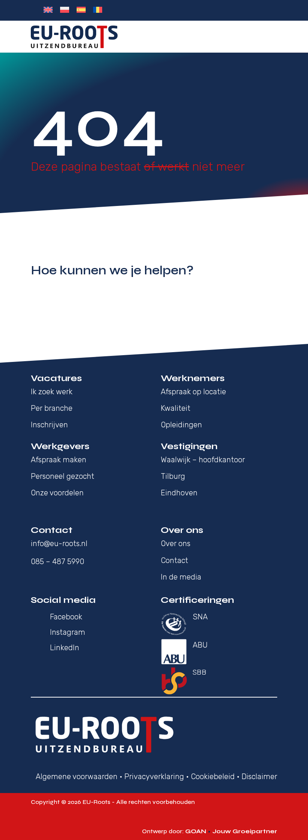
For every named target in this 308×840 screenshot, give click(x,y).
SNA (200, 616)
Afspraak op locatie (193, 391)
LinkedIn (64, 647)
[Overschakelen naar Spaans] (81, 10)
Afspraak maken (58, 459)
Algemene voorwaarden (77, 776)
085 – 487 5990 (57, 561)
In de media (181, 576)
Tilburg (173, 476)
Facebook (66, 616)
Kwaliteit (175, 408)
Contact (174, 560)
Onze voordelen (57, 492)
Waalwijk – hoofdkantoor (203, 459)
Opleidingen (181, 424)
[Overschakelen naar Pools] (64, 10)
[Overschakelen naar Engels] (48, 10)
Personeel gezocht (62, 476)
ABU (200, 644)
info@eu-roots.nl (59, 543)
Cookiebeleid (213, 776)
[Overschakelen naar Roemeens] (97, 10)
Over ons (176, 543)
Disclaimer (259, 776)
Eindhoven (179, 492)
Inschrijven (49, 424)
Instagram (67, 632)
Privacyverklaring (154, 776)
